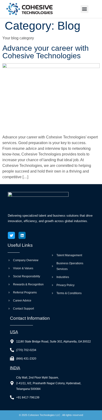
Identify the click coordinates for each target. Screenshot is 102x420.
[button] (84, 9)
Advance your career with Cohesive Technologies (45, 52)
